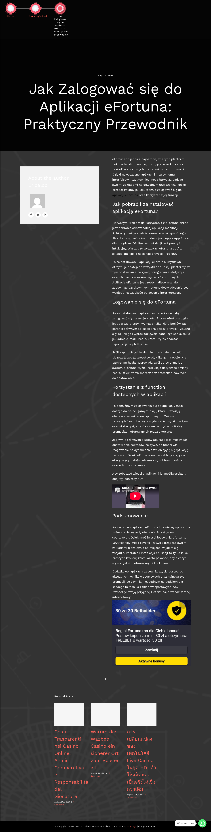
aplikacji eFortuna (125, 195)
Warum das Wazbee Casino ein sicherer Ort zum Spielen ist (105, 714)
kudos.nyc (132, 826)
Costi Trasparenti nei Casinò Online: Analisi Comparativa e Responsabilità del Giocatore (69, 714)
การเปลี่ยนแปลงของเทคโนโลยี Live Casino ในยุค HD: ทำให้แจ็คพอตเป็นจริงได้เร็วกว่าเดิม (141, 714)
